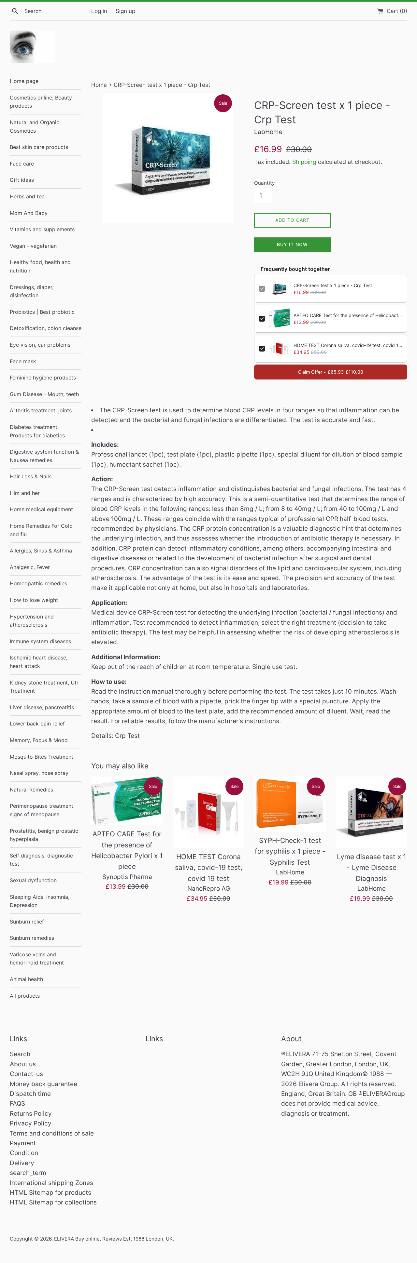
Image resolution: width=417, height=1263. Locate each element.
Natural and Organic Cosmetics (34, 126)
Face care (22, 163)
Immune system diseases (40, 641)
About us (23, 1064)
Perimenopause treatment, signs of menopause (42, 810)
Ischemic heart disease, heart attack (38, 661)
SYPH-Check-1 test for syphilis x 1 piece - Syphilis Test (290, 851)
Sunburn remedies (32, 938)
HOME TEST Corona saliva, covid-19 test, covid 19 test (348, 345)
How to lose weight (34, 600)
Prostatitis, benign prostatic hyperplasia (44, 835)
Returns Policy (31, 1113)
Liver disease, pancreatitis (42, 707)
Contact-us (26, 1074)
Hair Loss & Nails (30, 476)
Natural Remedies (31, 789)
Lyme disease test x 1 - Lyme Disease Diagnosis (371, 868)
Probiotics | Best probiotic (42, 312)
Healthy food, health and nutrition (40, 266)
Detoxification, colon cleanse (45, 328)
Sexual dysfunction (33, 880)
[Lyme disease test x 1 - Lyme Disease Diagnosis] (371, 812)
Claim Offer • (330, 372)
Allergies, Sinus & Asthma (41, 550)
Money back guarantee (43, 1084)
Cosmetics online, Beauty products (41, 101)
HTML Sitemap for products (50, 1192)
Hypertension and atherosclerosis (32, 620)
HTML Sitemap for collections (53, 1202)
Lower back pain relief (37, 723)
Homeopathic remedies (38, 583)
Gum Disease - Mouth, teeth (44, 394)
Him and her (25, 493)
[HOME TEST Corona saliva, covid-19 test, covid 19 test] (208, 812)
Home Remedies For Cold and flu (41, 530)
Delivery (22, 1163)
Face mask (23, 361)
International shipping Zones (51, 1183)
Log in (99, 10)
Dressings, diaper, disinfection (31, 291)
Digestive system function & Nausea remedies (44, 455)
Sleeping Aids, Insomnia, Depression (39, 901)
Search (20, 1054)
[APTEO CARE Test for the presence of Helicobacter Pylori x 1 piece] (127, 801)
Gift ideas (22, 180)
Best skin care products (39, 147)
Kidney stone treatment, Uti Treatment (44, 686)
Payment (23, 1143)
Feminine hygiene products (43, 377)
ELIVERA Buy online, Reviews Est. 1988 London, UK (113, 1239)
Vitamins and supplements (42, 229)
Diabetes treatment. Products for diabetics (37, 431)
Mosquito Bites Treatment (41, 756)
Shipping (304, 161)
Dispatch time (30, 1093)
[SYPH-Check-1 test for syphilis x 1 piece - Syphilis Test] (290, 804)
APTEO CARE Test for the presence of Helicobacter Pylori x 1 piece (348, 315)
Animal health (26, 979)
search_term (28, 1173)
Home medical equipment (41, 509)
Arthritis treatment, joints (41, 410)
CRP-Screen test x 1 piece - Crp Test (333, 285)
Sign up (125, 10)
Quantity (264, 183)
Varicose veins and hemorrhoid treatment (37, 958)
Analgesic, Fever (30, 567)
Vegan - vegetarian (33, 246)
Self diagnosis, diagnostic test (41, 859)
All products (25, 995)
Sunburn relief (27, 921)
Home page (24, 81)
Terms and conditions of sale (52, 1133)
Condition (24, 1153)
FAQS (17, 1103)
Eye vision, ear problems (40, 344)
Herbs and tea (27, 196)
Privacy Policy (30, 1123)
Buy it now (292, 244)
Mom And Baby (29, 213)
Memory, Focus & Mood (39, 740)
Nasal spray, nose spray (39, 773)
